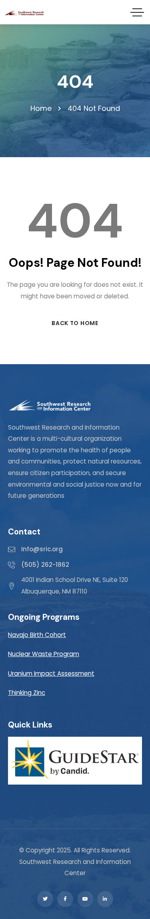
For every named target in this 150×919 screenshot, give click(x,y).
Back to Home (75, 323)
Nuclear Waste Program (43, 654)
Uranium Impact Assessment (51, 673)
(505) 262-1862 (45, 564)
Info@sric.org (42, 549)
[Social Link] (45, 899)
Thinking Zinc (26, 692)
